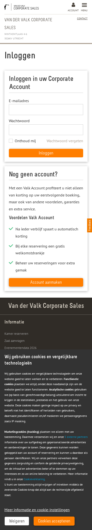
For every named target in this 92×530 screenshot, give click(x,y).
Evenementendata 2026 (20, 348)
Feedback (89, 225)
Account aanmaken (46, 283)
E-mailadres (19, 100)
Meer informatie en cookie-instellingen (37, 509)
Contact (82, 18)
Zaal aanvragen (14, 341)
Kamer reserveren (16, 334)
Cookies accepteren (54, 521)
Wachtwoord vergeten (65, 140)
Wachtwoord (19, 120)
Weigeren (17, 521)
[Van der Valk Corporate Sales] (22, 7)
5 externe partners (76, 437)
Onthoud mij (25, 140)
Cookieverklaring (34, 479)
